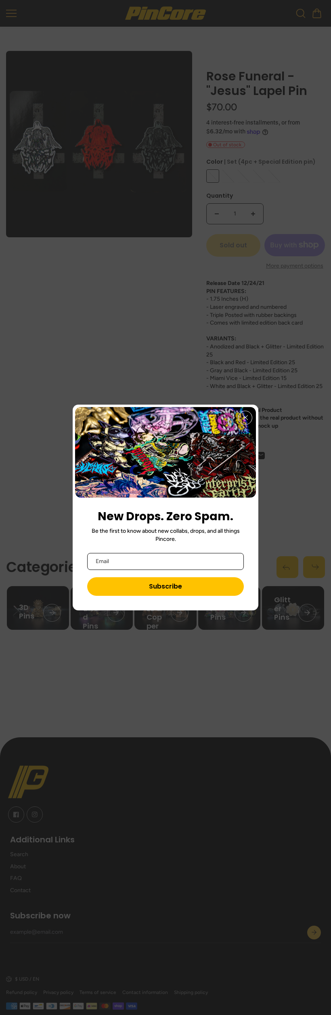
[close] (245, 418)
